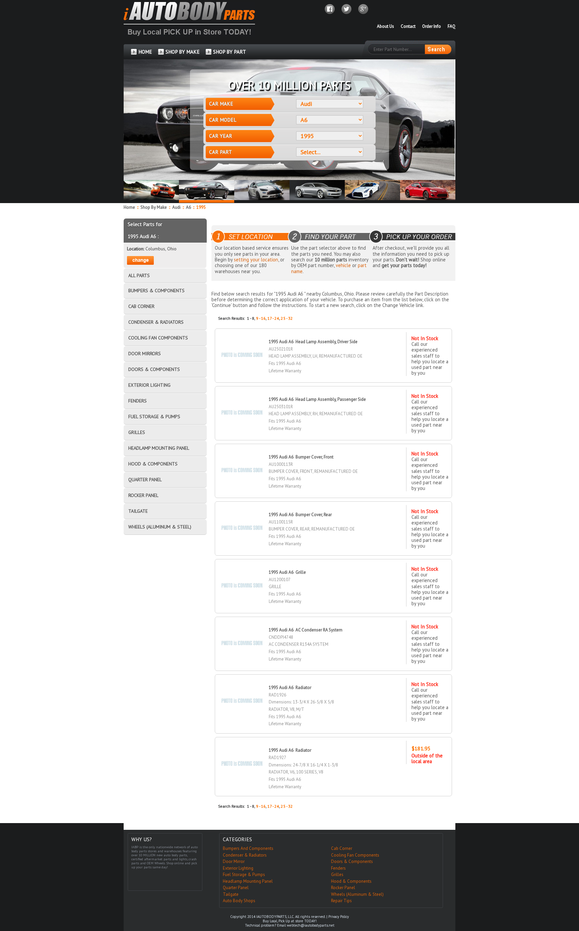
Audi (177, 207)
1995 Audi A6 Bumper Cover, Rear (300, 514)
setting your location (256, 259)
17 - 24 (273, 318)
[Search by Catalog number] (438, 49)
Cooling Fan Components (355, 855)
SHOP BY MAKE (183, 52)
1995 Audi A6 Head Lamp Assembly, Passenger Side (317, 399)
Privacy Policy (338, 916)
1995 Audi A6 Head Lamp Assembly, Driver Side (313, 342)
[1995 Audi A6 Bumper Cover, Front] (241, 458)
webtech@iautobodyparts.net (310, 925)
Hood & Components (351, 881)
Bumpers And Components (248, 848)
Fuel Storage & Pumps (244, 874)
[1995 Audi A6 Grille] (241, 573)
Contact (408, 26)
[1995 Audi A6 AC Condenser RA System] (241, 631)
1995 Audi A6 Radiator (290, 687)
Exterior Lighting (238, 868)
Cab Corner (341, 848)
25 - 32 (287, 318)
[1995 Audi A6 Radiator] (241, 689)
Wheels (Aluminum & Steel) (357, 894)
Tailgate (231, 894)
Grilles (337, 874)
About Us (385, 26)
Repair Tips (341, 901)
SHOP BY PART (229, 52)
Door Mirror (234, 861)
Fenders (338, 868)
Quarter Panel (236, 887)
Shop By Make (153, 207)
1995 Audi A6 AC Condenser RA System (305, 630)
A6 (189, 207)
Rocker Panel (343, 887)
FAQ (451, 26)
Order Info (431, 26)
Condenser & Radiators (245, 855)
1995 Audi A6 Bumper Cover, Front (301, 457)
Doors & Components (352, 861)
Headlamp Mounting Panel (248, 881)
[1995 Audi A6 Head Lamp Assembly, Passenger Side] (241, 400)
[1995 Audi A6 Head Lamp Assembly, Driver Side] (241, 343)
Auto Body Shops (239, 901)
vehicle (343, 265)
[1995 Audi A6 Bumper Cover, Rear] (241, 516)
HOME (145, 52)
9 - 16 (261, 318)
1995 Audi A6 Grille (287, 572)
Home (129, 207)
